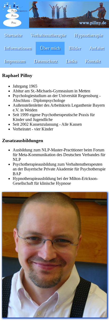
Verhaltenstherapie (48, 35)
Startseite (13, 35)
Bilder (75, 48)
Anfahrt (96, 48)
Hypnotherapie (88, 35)
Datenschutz (45, 61)
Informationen (17, 48)
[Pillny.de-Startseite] (14, 26)
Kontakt (93, 61)
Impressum (14, 61)
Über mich (50, 48)
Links (71, 61)
